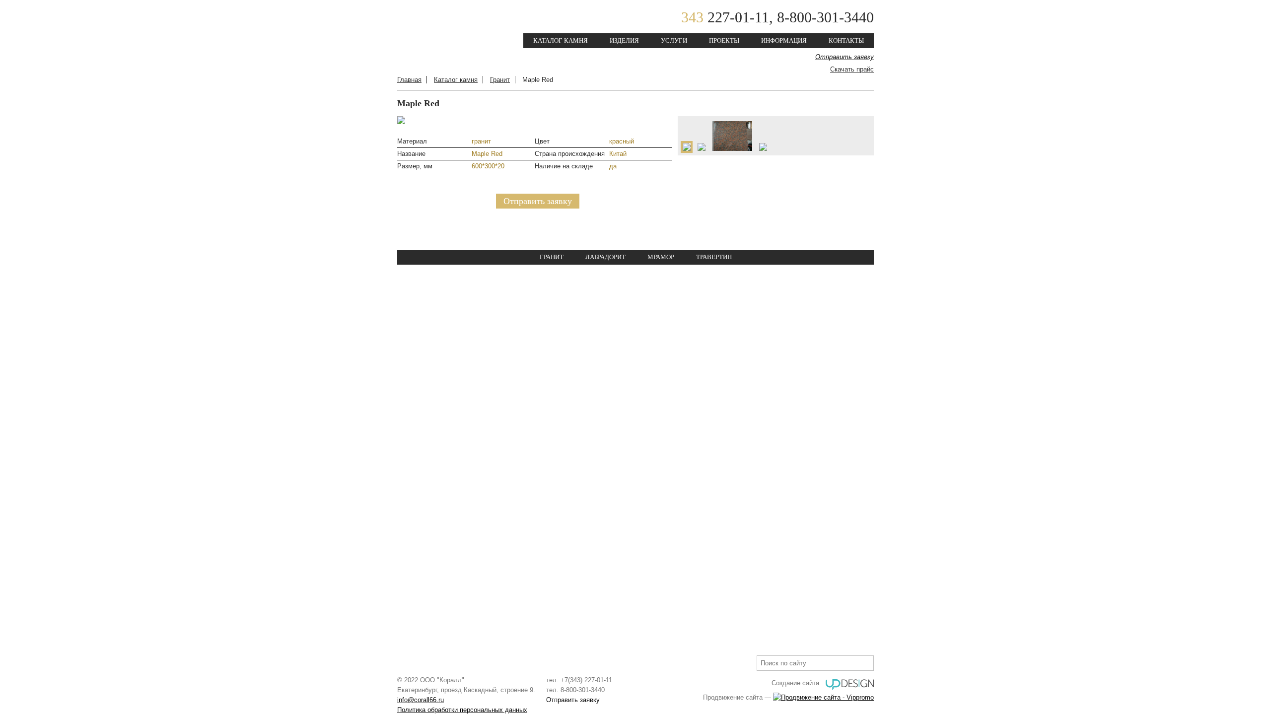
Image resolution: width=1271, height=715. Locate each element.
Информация (784, 40)
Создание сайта (795, 683)
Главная (409, 79)
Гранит (500, 79)
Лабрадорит (605, 257)
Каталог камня (560, 40)
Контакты (846, 40)
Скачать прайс (852, 69)
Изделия (624, 40)
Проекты (724, 40)
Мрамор (660, 257)
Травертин (714, 257)
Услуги (674, 40)
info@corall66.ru (420, 700)
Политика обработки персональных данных (462, 710)
